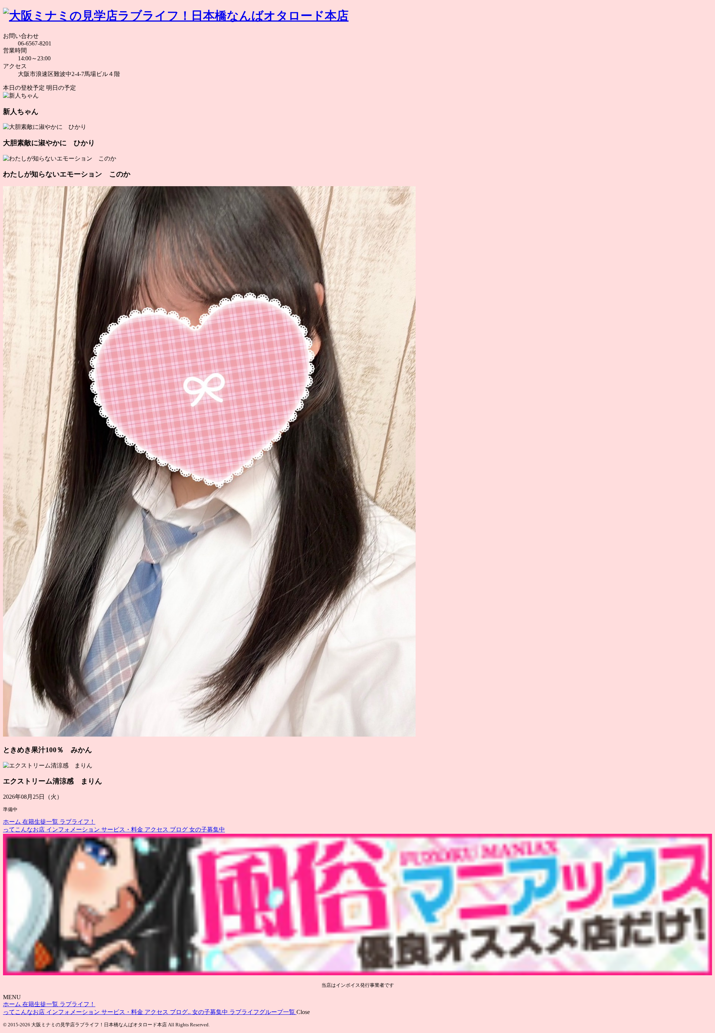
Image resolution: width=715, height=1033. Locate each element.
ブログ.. (181, 1012)
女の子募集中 (207, 829)
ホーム (12, 822)
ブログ (179, 829)
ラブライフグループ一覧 (262, 1012)
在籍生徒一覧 (41, 822)
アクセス (157, 829)
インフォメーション (73, 829)
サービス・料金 (122, 829)
